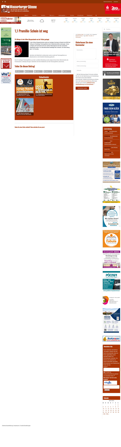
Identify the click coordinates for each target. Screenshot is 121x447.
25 (106, 412)
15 (116, 408)
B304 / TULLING (89, 35)
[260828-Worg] (44, 79)
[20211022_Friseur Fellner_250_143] (111, 295)
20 (111, 410)
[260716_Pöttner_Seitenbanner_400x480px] (111, 272)
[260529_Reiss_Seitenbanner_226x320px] (111, 309)
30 (118, 412)
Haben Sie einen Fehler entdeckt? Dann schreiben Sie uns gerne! (30, 127)
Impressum (16, 425)
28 (113, 412)
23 (118, 410)
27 (111, 412)
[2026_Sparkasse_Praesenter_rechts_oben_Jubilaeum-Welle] (112, 4)
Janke (105, 131)
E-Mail (105, 366)
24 (103, 412)
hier (109, 365)
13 (111, 408)
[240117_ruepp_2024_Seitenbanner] (111, 79)
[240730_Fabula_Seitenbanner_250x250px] (111, 231)
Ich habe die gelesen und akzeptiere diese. (110, 374)
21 (113, 410)
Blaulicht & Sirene (79, 35)
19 (108, 410)
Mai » (107, 414)
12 (108, 408)
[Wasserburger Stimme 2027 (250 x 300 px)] (111, 162)
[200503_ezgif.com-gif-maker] (111, 207)
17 (103, 410)
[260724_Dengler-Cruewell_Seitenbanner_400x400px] (111, 186)
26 (108, 412)
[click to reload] (110, 382)
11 (106, 408)
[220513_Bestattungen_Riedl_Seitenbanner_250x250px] (111, 251)
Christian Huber (80, 34)
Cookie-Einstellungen (25, 425)
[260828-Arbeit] (25, 99)
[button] (96, 15)
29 (116, 412)
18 (106, 410)
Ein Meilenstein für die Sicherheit (109, 154)
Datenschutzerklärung (108, 374)
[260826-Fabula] (25, 79)
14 (113, 408)
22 (116, 410)
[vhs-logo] (6, 72)
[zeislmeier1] (111, 336)
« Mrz (104, 414)
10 (103, 408)
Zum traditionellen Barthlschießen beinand (110, 142)
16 (118, 408)
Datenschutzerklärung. (86, 81)
